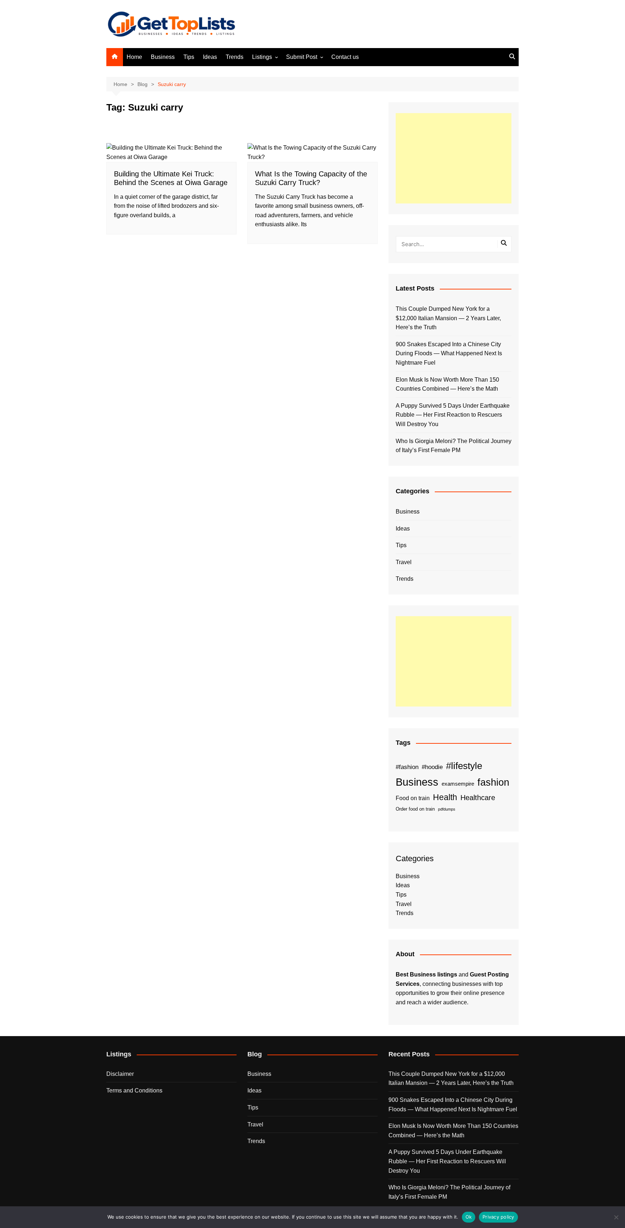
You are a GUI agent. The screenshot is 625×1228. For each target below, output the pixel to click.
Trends (234, 57)
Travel (404, 562)
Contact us (345, 57)
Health (445, 797)
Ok (468, 1217)
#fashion (407, 767)
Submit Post (301, 57)
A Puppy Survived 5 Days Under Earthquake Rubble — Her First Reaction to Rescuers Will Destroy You (453, 415)
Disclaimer (120, 1074)
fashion (493, 782)
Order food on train (415, 809)
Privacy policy (498, 1217)
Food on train (413, 798)
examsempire (458, 784)
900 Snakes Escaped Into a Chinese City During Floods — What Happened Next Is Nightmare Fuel (449, 353)
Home (134, 57)
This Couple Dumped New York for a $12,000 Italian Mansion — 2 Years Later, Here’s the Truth (448, 318)
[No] (616, 1217)
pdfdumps (446, 809)
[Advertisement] (453, 158)
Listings (262, 57)
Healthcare (477, 798)
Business (163, 57)
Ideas (210, 57)
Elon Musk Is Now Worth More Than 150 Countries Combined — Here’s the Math (447, 384)
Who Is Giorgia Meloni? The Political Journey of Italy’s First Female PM (453, 446)
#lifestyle (464, 765)
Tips (188, 57)
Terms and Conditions (134, 1090)
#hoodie (432, 767)
